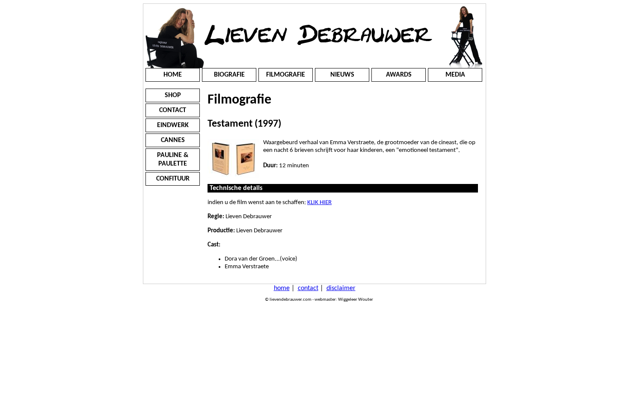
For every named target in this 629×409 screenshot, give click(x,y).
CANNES (173, 140)
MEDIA (455, 74)
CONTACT (172, 110)
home (282, 288)
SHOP (173, 95)
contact (308, 288)
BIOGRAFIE (229, 74)
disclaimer (341, 288)
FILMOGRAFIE (285, 74)
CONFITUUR (173, 178)
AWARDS (399, 74)
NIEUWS (342, 74)
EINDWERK (173, 125)
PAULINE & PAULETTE (172, 159)
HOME (172, 74)
